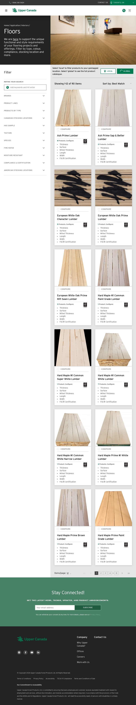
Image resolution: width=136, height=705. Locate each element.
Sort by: (107, 83)
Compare (66, 129)
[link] (84, 573)
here (15, 39)
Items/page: (60, 573)
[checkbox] (58, 129)
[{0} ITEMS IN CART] (129, 10)
